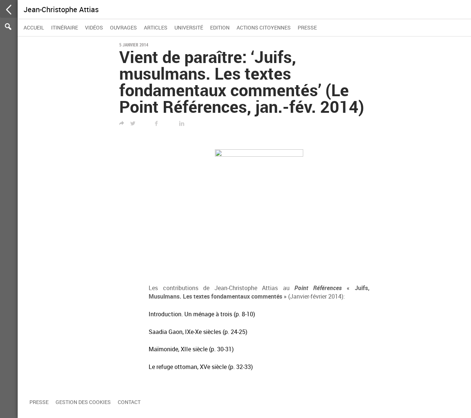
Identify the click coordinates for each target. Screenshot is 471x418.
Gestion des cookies (83, 401)
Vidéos (94, 27)
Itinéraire (64, 27)
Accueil (34, 27)
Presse (307, 27)
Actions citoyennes (264, 27)
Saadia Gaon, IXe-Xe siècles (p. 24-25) (198, 332)
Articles (155, 27)
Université (188, 27)
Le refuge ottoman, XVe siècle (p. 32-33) (201, 367)
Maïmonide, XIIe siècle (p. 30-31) (191, 349)
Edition (220, 27)
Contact (129, 401)
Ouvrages (123, 27)
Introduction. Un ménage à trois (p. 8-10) (202, 314)
